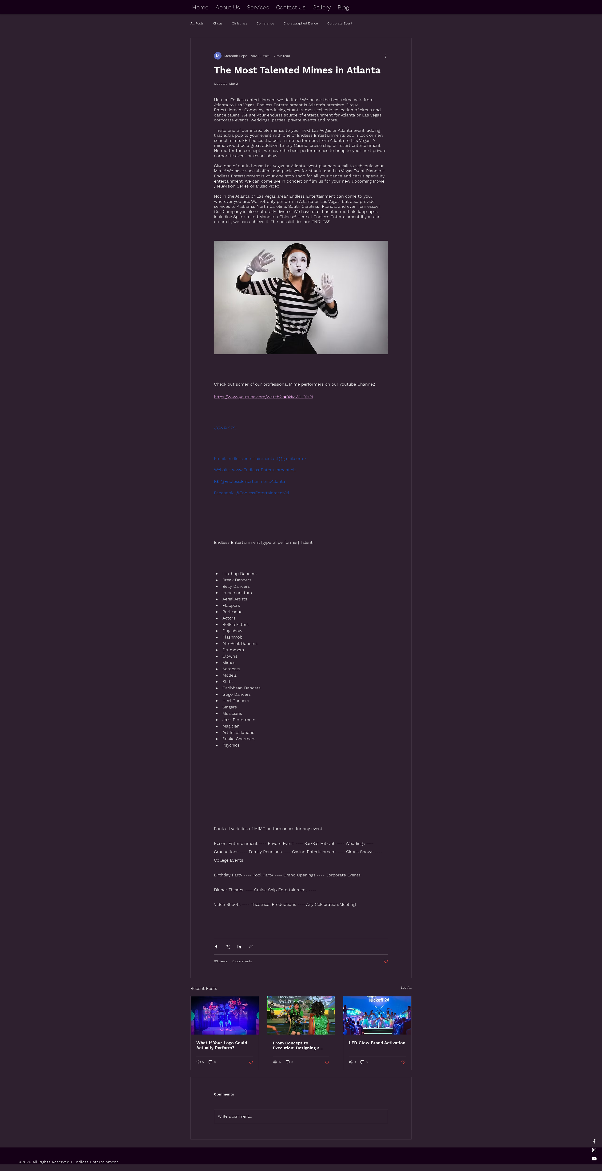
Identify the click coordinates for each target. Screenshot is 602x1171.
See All (406, 987)
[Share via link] (251, 946)
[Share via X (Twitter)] (228, 946)
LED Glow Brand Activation (377, 1042)
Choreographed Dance (301, 23)
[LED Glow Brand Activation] (377, 1015)
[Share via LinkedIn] (239, 946)
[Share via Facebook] (216, 946)
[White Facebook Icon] (594, 1141)
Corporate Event (339, 23)
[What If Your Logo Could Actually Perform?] (225, 1015)
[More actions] (385, 56)
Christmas (239, 23)
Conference (265, 23)
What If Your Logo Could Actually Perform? (221, 1045)
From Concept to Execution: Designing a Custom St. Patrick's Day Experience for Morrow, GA (301, 1045)
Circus (217, 23)
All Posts (197, 23)
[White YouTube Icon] (594, 1159)
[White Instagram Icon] (594, 1150)
